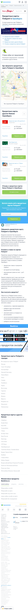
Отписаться (4, 523)
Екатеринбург (5, 369)
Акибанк (3, 454)
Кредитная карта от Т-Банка (16, 163)
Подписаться (14, 219)
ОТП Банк (4, 444)
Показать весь (5, 25)
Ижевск (3, 396)
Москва (3, 364)
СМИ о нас (3, 516)
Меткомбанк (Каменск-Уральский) (10, 471)
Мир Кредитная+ (13, 142)
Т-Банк (10, 164)
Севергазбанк (5, 457)
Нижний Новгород (6, 372)
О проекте (3, 514)
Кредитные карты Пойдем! (11, 36)
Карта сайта (4, 532)
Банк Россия (4, 436)
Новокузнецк (4, 407)
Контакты (3, 530)
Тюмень (3, 393)
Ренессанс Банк (5, 468)
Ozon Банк (4, 441)
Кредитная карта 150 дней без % (17, 121)
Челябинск (4, 383)
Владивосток (4, 401)
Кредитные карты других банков (13, 42)
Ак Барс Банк (4, 433)
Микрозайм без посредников (9, 498)
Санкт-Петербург (6, 367)
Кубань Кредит (5, 460)
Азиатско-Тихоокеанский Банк (9, 465)
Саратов (3, 390)
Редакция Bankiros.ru (11, 224)
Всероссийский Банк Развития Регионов (12, 463)
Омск (2, 377)
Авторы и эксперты (3, 518)
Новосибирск (4, 374)
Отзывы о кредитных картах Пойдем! (14, 43)
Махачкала (4, 404)
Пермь (3, 385)
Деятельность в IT (5, 533)
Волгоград (4, 388)
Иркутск (3, 399)
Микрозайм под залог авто (8, 493)
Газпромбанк (4, 428)
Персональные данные (4, 528)
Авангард (3, 439)
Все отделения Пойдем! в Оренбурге (14, 103)
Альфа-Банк (12, 122)
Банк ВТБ (3, 425)
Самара (3, 380)
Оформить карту (18, 136)
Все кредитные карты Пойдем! (9, 361)
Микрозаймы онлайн (7, 488)
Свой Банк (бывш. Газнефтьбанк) (10, 449)
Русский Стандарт (13, 143)
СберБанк (3, 420)
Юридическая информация (4, 525)
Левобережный (5, 447)
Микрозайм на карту (6, 490)
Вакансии (3, 520)
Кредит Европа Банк (6, 452)
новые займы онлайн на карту (9, 496)
